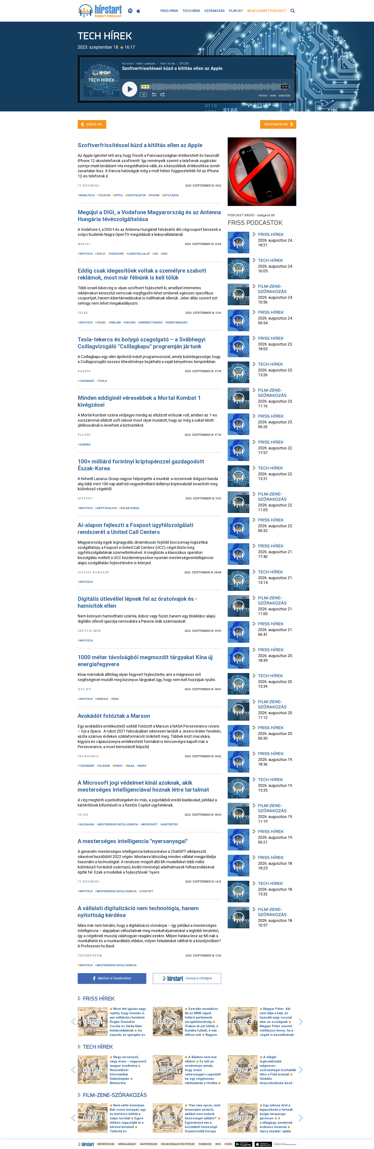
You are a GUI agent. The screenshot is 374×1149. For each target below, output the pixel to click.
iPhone (155, 195)
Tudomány (87, 380)
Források (205, 1144)
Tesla (102, 380)
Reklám (115, 322)
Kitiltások (171, 195)
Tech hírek (191, 11)
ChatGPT (146, 891)
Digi (165, 253)
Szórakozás (214, 11)
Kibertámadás (176, 322)
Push (228, 1144)
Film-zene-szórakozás (115, 1095)
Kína (115, 699)
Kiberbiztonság (151, 322)
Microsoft (150, 824)
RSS (218, 1144)
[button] (73, 1022)
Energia (102, 699)
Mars (142, 765)
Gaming (84, 444)
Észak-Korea (130, 508)
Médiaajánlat (127, 1144)
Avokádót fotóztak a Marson (114, 716)
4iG (156, 253)
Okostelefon (136, 195)
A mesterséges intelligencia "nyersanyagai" (133, 841)
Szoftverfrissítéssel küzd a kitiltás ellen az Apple (140, 145)
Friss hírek (169, 11)
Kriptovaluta (107, 508)
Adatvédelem (148, 1144)
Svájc (101, 253)
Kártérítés (170, 824)
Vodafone (117, 253)
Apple (118, 195)
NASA (130, 765)
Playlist (236, 11)
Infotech (86, 253)
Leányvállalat (139, 253)
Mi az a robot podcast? (267, 11)
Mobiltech (87, 195)
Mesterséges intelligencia (118, 824)
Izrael (101, 322)
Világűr (104, 765)
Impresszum (106, 1144)
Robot (118, 765)
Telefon (104, 195)
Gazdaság (86, 824)
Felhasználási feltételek (177, 1144)
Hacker (130, 322)
